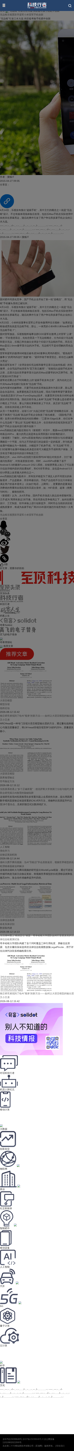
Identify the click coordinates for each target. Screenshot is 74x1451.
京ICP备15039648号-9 (33, 1439)
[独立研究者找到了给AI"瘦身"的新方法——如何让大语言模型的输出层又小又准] (26, 989)
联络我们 (60, 1446)
